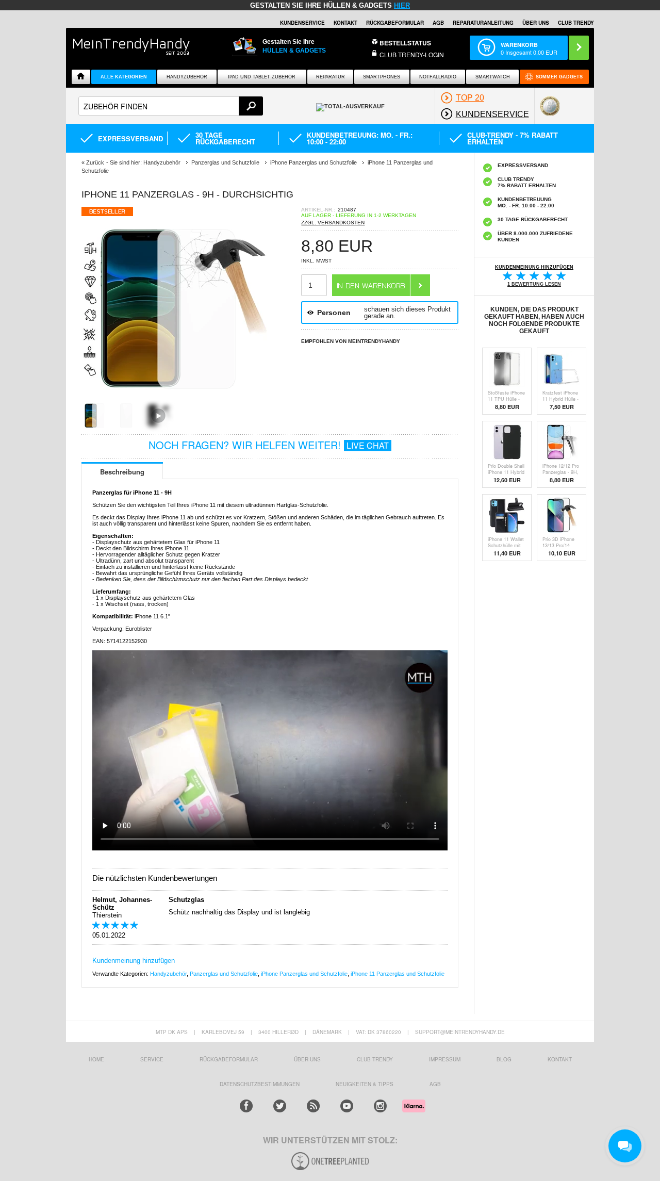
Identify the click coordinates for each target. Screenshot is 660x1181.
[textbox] (170, 106)
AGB (438, 22)
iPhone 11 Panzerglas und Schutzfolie (397, 974)
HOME (96, 1059)
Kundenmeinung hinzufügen (133, 960)
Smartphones (381, 76)
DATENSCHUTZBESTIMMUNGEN (260, 1084)
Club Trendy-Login (412, 54)
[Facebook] (246, 1106)
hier (402, 5)
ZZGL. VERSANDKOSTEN (333, 222)
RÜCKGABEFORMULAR (395, 22)
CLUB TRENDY (576, 22)
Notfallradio (437, 76)
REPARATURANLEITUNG (483, 22)
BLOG (504, 1059)
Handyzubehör (187, 76)
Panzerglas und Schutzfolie (224, 974)
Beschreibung (122, 472)
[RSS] (313, 1106)
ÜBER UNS (535, 22)
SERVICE (151, 1059)
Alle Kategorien (124, 76)
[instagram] (380, 1106)
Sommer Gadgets (559, 76)
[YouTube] (346, 1106)
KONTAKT (560, 1059)
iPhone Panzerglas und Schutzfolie (304, 974)
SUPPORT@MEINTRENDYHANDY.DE (460, 1032)
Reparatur (330, 76)
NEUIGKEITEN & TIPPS (364, 1084)
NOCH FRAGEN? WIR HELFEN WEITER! (268, 444)
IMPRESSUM (444, 1059)
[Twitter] (279, 1106)
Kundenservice (302, 22)
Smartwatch (492, 76)
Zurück (95, 162)
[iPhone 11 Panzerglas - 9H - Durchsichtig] (174, 399)
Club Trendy (375, 1059)
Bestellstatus (405, 42)
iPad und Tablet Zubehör (261, 76)
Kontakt (345, 22)
